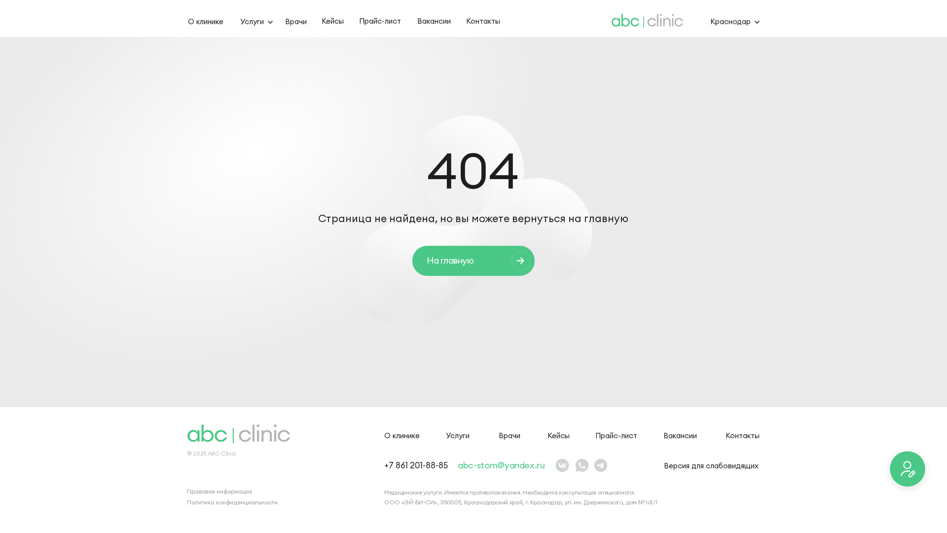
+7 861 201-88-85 (416, 465)
